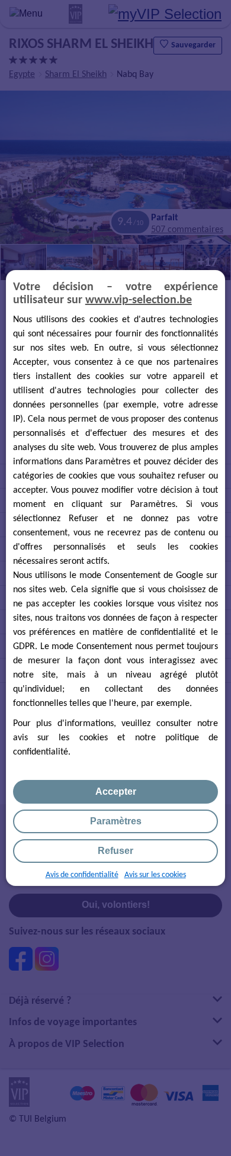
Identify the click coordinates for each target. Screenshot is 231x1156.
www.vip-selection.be (138, 300)
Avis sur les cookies (155, 875)
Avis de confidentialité (82, 875)
